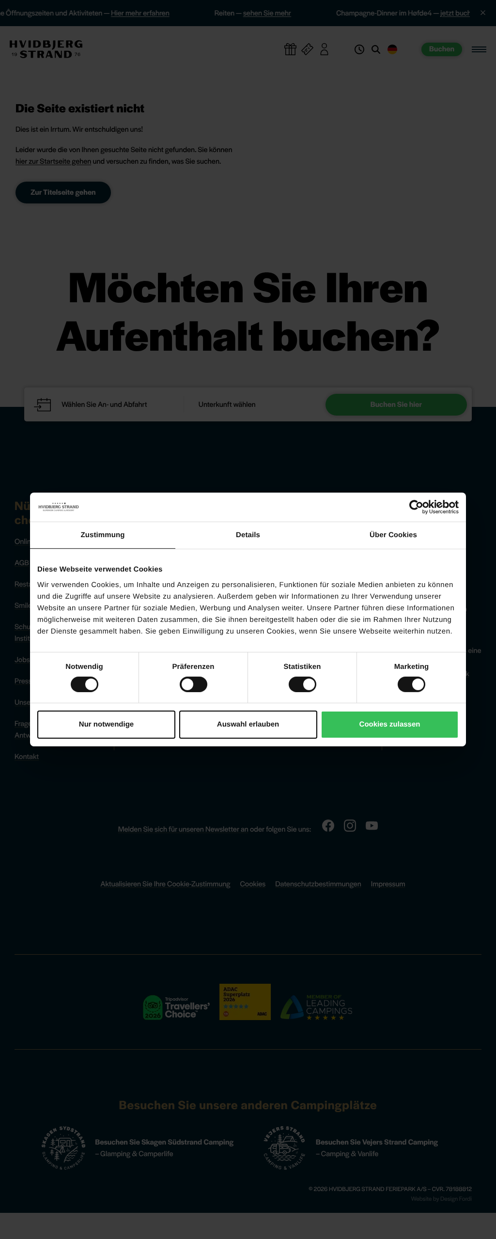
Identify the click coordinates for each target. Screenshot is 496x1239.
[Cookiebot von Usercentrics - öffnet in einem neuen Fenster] (416, 507)
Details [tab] (248, 535)
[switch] (193, 684)
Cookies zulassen (389, 724)
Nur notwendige (106, 724)
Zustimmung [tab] (103, 535)
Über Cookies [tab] (393, 535)
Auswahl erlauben (248, 724)
